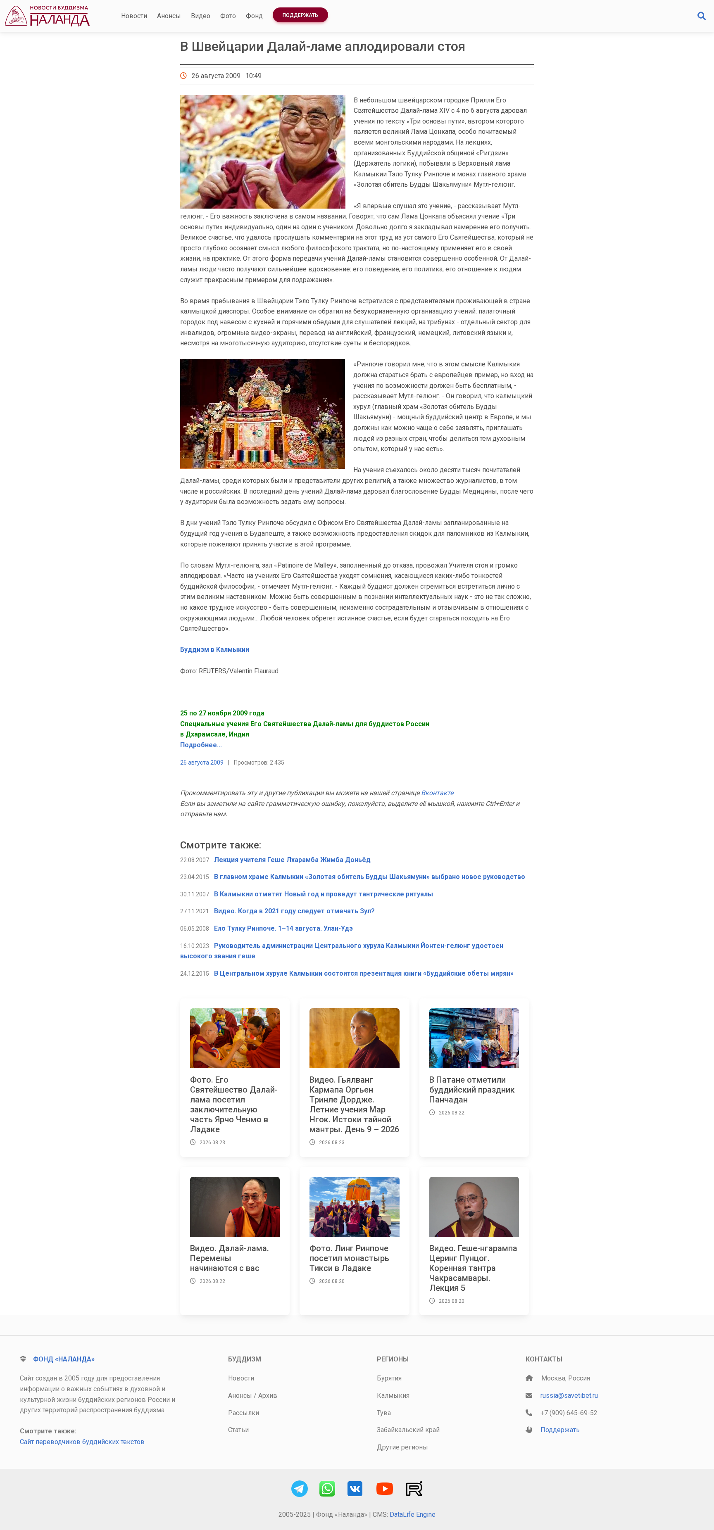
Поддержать (300, 15)
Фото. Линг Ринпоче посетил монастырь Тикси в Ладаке (349, 1258)
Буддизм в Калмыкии (214, 649)
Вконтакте (437, 793)
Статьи (238, 1430)
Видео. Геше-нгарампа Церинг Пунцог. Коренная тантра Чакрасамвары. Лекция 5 (473, 1268)
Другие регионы (402, 1447)
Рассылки (243, 1413)
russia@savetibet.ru (569, 1395)
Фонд (254, 16)
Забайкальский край (408, 1430)
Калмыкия (393, 1395)
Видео (200, 16)
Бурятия (389, 1378)
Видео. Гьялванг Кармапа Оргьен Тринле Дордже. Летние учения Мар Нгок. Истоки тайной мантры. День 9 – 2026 (354, 1104)
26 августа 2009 (202, 762)
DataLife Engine (413, 1514)
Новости (134, 16)
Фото (228, 16)
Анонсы (169, 16)
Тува (384, 1413)
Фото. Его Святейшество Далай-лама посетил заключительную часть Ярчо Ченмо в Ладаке (234, 1104)
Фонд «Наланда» (64, 1359)
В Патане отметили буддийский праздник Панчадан (472, 1090)
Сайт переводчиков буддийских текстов (82, 1442)
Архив (267, 1395)
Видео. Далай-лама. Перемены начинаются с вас (229, 1258)
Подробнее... (201, 745)
